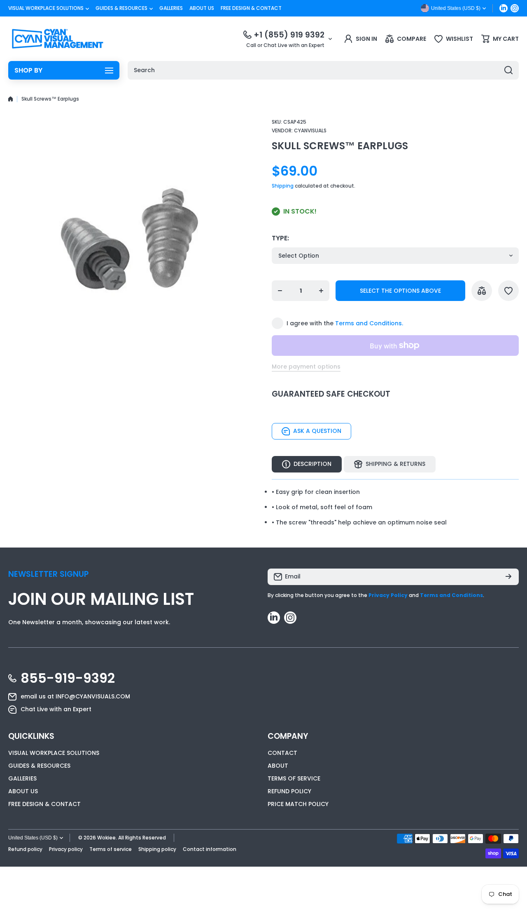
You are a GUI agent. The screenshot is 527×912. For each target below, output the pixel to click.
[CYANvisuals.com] (57, 39)
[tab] (390, 464)
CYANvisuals (310, 130)
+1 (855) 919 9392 (289, 34)
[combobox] (323, 70)
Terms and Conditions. (369, 323)
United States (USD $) (33, 838)
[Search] (508, 70)
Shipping (283, 185)
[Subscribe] (508, 577)
